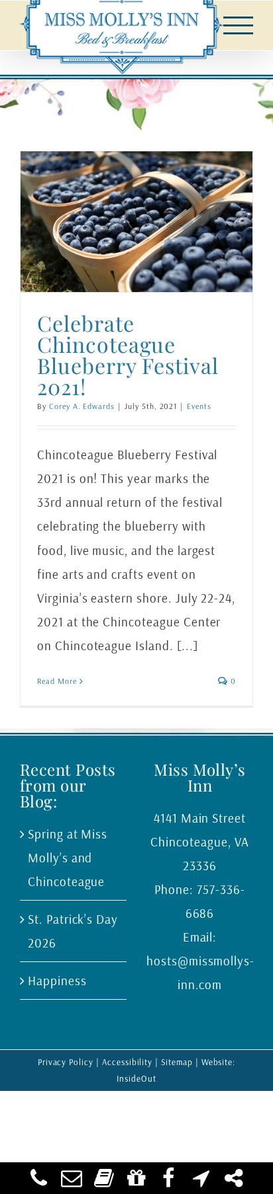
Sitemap (177, 1062)
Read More (57, 681)
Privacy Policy (65, 1062)
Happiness (57, 981)
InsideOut (136, 1078)
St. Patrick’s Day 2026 (73, 931)
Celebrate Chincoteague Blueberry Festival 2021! (128, 354)
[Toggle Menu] (238, 25)
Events (199, 406)
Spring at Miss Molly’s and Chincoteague (67, 857)
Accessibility (127, 1062)
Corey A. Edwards (82, 406)
